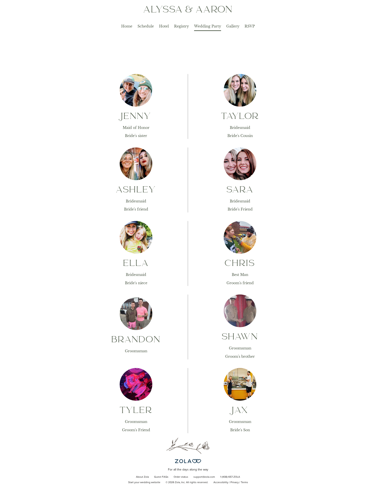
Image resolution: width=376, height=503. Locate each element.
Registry (181, 26)
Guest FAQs (161, 477)
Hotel (164, 26)
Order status (181, 477)
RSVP (250, 26)
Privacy (234, 482)
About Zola (142, 477)
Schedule (146, 26)
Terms (244, 482)
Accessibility (220, 482)
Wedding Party (207, 26)
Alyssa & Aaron (188, 10)
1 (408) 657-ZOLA (230, 477)
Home (126, 26)
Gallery (232, 26)
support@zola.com (204, 477)
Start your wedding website (144, 482)
